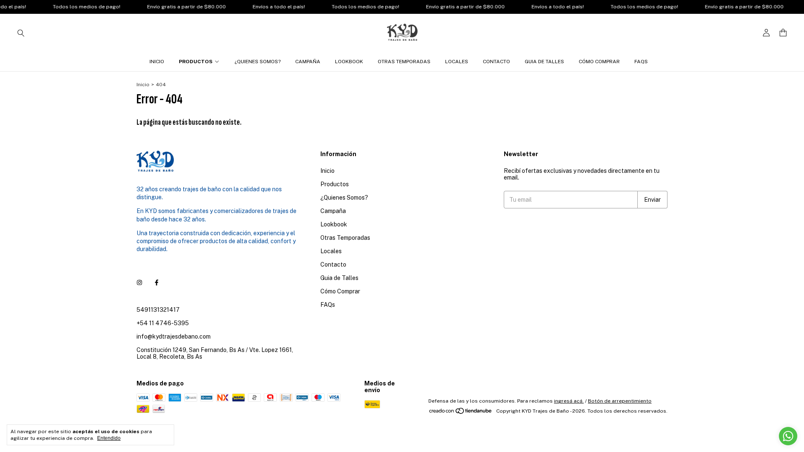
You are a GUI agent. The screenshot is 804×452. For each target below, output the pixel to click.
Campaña (307, 61)
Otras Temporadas (404, 61)
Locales (456, 61)
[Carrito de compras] (783, 32)
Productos (195, 61)
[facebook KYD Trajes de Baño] (157, 283)
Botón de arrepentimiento (620, 401)
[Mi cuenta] (766, 32)
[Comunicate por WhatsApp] (788, 436)
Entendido (109, 438)
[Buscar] (21, 32)
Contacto (496, 61)
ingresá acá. (569, 401)
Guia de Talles (544, 61)
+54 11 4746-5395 (163, 323)
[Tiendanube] (460, 413)
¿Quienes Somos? (257, 61)
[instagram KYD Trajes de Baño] (139, 283)
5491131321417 (158, 309)
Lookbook (349, 61)
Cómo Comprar (599, 61)
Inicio (156, 61)
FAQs (641, 61)
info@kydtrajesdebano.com (174, 336)
